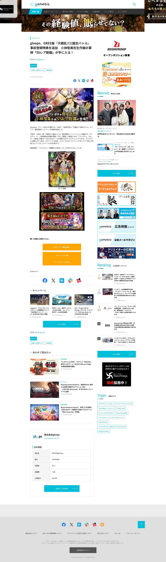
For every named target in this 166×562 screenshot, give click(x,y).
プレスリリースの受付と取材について (79, 533)
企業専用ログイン (82, 550)
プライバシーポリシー (133, 533)
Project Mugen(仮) (121, 413)
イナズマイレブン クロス (105, 404)
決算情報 (96, 11)
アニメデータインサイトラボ (124, 404)
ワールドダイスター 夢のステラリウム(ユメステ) (112, 427)
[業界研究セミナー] (116, 75)
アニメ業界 (108, 11)
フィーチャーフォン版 (62, 262)
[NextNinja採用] (116, 374)
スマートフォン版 (62, 255)
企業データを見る (62, 488)
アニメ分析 (122, 11)
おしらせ (117, 533)
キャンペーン (36, 38)
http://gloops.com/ (50, 438)
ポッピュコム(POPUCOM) (105, 413)
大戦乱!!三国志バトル (37, 70)
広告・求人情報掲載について (52, 533)
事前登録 (48, 70)
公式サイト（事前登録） (61, 247)
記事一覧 (35, 11)
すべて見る (62, 324)
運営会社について (31, 533)
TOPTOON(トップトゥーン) (106, 408)
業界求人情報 (67, 11)
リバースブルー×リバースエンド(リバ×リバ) (111, 417)
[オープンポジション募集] (116, 49)
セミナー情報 (83, 11)
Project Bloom (102, 422)
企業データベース (51, 11)
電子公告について (103, 533)
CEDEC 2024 (120, 408)
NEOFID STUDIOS (103, 431)
